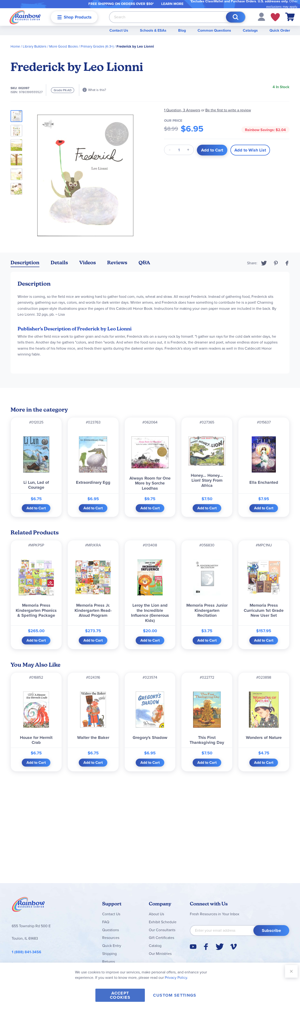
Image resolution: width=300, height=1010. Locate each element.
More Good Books (63, 46)
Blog (182, 30)
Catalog (155, 945)
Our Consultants (162, 930)
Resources (110, 937)
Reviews (117, 262)
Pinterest (276, 263)
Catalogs (250, 30)
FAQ (105, 922)
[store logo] (25, 17)
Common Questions (214, 30)
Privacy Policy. (176, 977)
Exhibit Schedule (162, 922)
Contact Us (118, 30)
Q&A (144, 262)
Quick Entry (111, 945)
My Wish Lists (275, 17)
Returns (108, 961)
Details (59, 262)
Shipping (109, 953)
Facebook (287, 263)
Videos (87, 262)
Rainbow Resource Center (28, 905)
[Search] (235, 17)
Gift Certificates (161, 937)
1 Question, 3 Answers (182, 110)
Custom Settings (174, 995)
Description (25, 262)
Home (15, 46)
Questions (110, 930)
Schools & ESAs (153, 30)
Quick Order (280, 30)
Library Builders (34, 46)
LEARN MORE (172, 3)
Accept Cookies (120, 995)
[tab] (25, 263)
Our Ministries (160, 953)
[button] (261, 16)
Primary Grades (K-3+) (97, 46)
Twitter (264, 263)
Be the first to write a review (228, 110)
